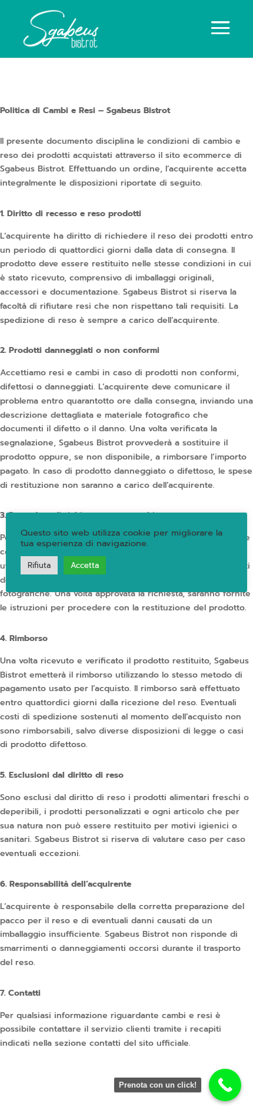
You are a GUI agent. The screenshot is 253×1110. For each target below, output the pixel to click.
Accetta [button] (85, 565)
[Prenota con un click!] (225, 1085)
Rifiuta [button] (39, 565)
